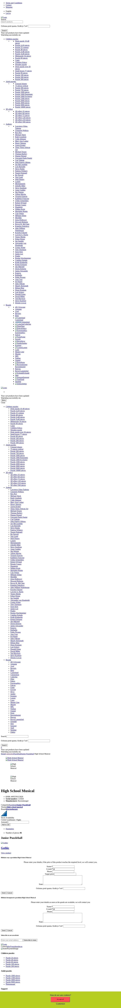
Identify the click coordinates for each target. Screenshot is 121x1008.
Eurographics (15, 683)
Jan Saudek (14, 598)
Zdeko (12, 732)
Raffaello (13, 630)
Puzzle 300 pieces (17, 443)
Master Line (14, 702)
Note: (41, 884)
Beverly (13, 668)
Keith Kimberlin (16, 617)
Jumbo (12, 694)
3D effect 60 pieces (17, 477)
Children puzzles (12, 39)
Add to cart (5, 825)
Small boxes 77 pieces (18, 434)
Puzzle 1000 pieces (17, 456)
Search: (3, 736)
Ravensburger (15, 715)
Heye (12, 692)
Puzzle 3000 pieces (17, 466)
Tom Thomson (15, 604)
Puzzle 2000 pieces (17, 464)
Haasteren (14, 566)
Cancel (9, 893)
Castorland (14, 673)
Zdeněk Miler (15, 545)
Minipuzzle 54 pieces (18, 421)
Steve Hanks (15, 528)
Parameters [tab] (10, 829)
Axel (12, 666)
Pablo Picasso (15, 632)
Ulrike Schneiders (17, 560)
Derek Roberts (15, 624)
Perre (12, 713)
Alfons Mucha (15, 553)
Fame (12, 688)
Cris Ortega (14, 573)
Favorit (13, 690)
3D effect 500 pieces (18, 485)
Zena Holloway (16, 579)
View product (6, 853)
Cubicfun (13, 677)
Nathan (13, 709)
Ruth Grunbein (16, 498)
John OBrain (15, 639)
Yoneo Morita (15, 594)
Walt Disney (15, 539)
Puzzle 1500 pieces (17, 462)
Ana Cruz (14, 634)
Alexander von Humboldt (20, 600)
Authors (9, 124)
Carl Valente (15, 519)
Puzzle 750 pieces (17, 453)
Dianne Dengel (16, 515)
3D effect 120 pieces (18, 481)
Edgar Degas (15, 596)
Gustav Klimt (15, 602)
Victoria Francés (16, 556)
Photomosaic (10, 984)
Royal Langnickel (17, 719)
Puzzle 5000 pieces (17, 468)
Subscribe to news (30, 940)
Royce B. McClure (17, 583)
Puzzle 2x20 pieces (17, 411)
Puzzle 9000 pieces (13, 982)
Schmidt (13, 722)
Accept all (60, 999)
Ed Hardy (14, 636)
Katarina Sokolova (17, 585)
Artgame (13, 664)
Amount (4, 822)
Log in (8, 13)
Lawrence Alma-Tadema (19, 490)
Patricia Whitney (16, 530)
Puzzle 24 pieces (12, 958)
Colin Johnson (15, 500)
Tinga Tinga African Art (19, 509)
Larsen (12, 698)
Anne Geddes (15, 549)
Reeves (13, 717)
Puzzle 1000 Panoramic (19, 458)
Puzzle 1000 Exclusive (18, 460)
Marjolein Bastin (16, 570)
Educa (12, 681)
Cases (12, 426)
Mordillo (13, 577)
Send (3, 893)
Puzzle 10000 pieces (18, 470)
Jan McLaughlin (16, 524)
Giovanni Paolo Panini (18, 517)
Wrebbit (13, 730)
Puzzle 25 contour (17, 413)
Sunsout (13, 726)
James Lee (14, 609)
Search (3, 19)
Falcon (12, 685)
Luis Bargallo (15, 526)
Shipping (9, 7)
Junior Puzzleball (27, 754)
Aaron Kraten (15, 507)
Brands (8, 305)
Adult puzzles (11, 82)
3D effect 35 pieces (17, 475)
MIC (12, 707)
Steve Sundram (16, 547)
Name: (50, 867)
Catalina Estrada (16, 615)
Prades (12, 611)
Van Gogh (14, 536)
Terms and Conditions (14, 3)
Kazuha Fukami (16, 590)
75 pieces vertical (16, 449)
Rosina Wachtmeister (18, 613)
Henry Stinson (15, 504)
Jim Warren (14, 551)
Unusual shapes (16, 447)
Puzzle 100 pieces (17, 438)
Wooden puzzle (16, 430)
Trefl (12, 728)
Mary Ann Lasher (17, 502)
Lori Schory (14, 647)
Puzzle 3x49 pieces (17, 419)
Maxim (13, 705)
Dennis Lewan (15, 658)
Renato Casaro (15, 564)
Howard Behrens (16, 581)
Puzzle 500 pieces (17, 451)
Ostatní (13, 711)
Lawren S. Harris (16, 592)
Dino (12, 679)
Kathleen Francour (17, 558)
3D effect (9, 109)
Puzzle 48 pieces (16, 415)
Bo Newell (14, 534)
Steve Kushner (15, 656)
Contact (8, 5)
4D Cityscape (15, 662)
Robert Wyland (16, 562)
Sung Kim (14, 607)
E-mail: (49, 869)
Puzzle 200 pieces (17, 441)
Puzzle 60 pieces (16, 424)
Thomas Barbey (16, 513)
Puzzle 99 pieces (16, 436)
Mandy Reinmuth (17, 641)
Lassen (13, 541)
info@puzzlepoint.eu (14, 946)
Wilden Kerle (15, 568)
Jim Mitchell (15, 622)
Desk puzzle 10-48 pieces (20, 409)
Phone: (49, 871)
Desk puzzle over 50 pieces (20, 432)
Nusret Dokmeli (16, 532)
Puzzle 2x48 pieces (17, 417)
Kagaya (13, 628)
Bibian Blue (14, 643)
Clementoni (14, 675)
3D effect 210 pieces (18, 483)
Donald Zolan (15, 649)
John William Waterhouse (19, 587)
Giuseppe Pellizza (17, 492)
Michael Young (16, 511)
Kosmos (13, 696)
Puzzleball (17, 754)
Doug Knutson (16, 645)
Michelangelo (15, 543)
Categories (9, 754)
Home (3, 754)
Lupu (12, 700)
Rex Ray (13, 494)
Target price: (49, 874)
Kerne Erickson (16, 619)
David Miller (15, 651)
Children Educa (16, 428)
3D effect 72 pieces (17, 479)
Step (12, 724)
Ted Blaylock (15, 653)
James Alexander (16, 626)
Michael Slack (15, 496)
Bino (12, 670)
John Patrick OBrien (18, 521)
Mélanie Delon (16, 575)
